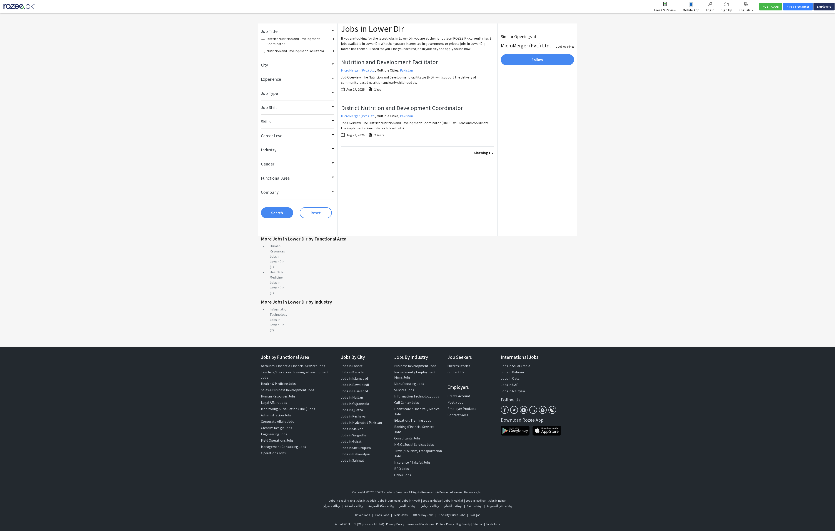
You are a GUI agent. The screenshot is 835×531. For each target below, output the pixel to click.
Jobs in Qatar (511, 378)
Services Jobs (404, 390)
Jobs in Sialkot (352, 429)
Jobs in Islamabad (354, 378)
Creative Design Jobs (276, 428)
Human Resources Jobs (278, 396)
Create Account (459, 396)
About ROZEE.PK (345, 524)
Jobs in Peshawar (354, 416)
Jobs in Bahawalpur (355, 454)
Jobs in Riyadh (411, 501)
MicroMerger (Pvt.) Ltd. (358, 70)
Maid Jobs (401, 515)
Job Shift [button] (269, 107)
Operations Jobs (273, 453)
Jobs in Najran (497, 501)
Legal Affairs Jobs (274, 402)
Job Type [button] (269, 93)
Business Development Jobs (415, 366)
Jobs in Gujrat (351, 441)
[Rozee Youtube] (524, 410)
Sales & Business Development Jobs (287, 390)
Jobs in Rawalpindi (355, 384)
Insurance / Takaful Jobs (412, 462)
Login (710, 10)
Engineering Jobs (274, 434)
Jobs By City (353, 357)
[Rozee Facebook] (505, 410)
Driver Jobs (362, 515)
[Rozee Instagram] (552, 410)
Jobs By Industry (411, 357)
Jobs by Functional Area (285, 357)
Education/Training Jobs (412, 420)
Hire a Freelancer (798, 6)
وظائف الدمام (453, 506)
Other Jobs (402, 475)
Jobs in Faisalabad (354, 391)
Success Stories (459, 366)
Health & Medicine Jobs (278, 383)
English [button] (745, 10)
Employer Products (462, 408)
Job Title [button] (269, 31)
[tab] (297, 31)
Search (277, 212)
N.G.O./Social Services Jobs (414, 444)
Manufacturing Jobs (409, 383)
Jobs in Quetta (352, 410)
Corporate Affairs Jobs (277, 421)
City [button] (264, 65)
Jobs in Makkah (454, 501)
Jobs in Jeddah (366, 501)
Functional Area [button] (275, 178)
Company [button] (270, 192)
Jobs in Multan (352, 397)
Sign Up (726, 10)
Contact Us (456, 372)
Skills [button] (266, 121)
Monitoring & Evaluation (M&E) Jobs (288, 409)
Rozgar (475, 515)
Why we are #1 (367, 524)
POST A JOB (771, 6)
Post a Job (455, 402)
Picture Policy (445, 524)
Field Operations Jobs (277, 440)
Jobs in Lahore (352, 366)
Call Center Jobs (406, 402)
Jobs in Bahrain (512, 372)
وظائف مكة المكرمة (381, 506)
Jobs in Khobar (432, 501)
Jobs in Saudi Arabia (515, 366)
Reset (316, 212)
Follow (537, 59)
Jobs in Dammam (389, 501)
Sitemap (478, 524)
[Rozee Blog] (543, 410)
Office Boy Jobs (423, 515)
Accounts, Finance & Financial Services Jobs (293, 366)
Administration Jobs (276, 415)
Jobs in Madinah (476, 501)
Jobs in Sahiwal (352, 460)
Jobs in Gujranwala (355, 403)
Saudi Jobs (493, 524)
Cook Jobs (382, 515)
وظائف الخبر (407, 506)
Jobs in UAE (509, 384)
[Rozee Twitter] (514, 410)
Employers (824, 6)
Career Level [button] (272, 135)
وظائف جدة (474, 506)
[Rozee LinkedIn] (533, 410)
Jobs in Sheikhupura (356, 448)
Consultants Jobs (407, 438)
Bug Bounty (463, 524)
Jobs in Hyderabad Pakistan (361, 422)
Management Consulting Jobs (283, 446)
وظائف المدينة (354, 506)
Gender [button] (267, 164)
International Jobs (519, 357)
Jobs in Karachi (352, 372)
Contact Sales (458, 415)
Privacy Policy (395, 524)
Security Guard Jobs (452, 515)
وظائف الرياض (430, 506)
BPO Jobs (401, 468)
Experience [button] (271, 79)
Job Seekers (460, 357)
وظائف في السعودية (499, 506)
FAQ (381, 524)
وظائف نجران (331, 506)
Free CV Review (665, 10)
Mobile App (691, 10)
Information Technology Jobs (416, 396)
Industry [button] (268, 149)
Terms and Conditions (420, 524)
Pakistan (406, 70)
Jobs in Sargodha (353, 435)
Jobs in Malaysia (513, 391)
